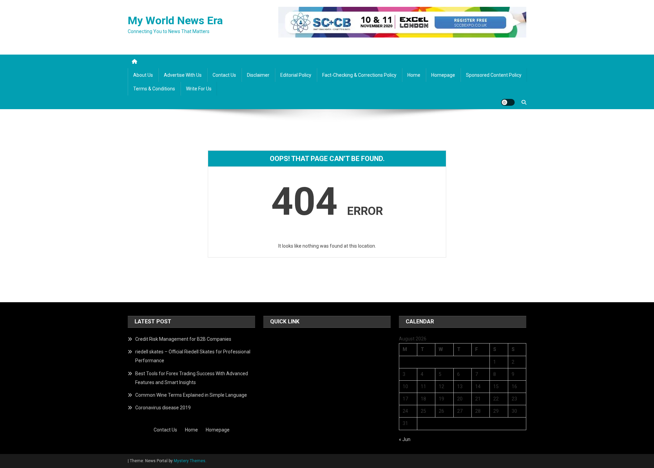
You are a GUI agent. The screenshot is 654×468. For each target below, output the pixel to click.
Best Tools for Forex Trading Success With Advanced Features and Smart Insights (191, 378)
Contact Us (224, 75)
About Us (143, 75)
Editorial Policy (295, 75)
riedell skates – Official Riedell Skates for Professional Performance (192, 356)
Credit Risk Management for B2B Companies (183, 339)
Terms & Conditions (154, 88)
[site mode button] (508, 102)
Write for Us (199, 88)
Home (413, 75)
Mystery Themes (189, 460)
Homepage (443, 75)
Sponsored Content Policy (493, 75)
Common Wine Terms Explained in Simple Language (191, 395)
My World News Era (175, 20)
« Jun (404, 439)
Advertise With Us (183, 75)
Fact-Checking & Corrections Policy (359, 75)
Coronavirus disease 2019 (163, 407)
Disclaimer (258, 75)
